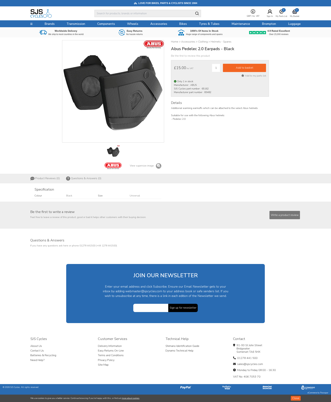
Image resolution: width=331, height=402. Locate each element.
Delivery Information (110, 346)
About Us (36, 346)
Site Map (103, 365)
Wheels (132, 24)
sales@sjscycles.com (250, 364)
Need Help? (37, 360)
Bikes (183, 24)
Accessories (158, 24)
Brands (49, 24)
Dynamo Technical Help (179, 351)
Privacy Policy (106, 360)
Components (106, 24)
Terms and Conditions (111, 355)
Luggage (294, 24)
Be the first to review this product (190, 55)
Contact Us (37, 351)
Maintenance (241, 24)
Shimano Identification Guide (182, 346)
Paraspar (324, 392)
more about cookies (130, 398)
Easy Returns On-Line (111, 351)
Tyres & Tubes (209, 24)
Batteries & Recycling (43, 355)
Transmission (76, 24)
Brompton (269, 24)
